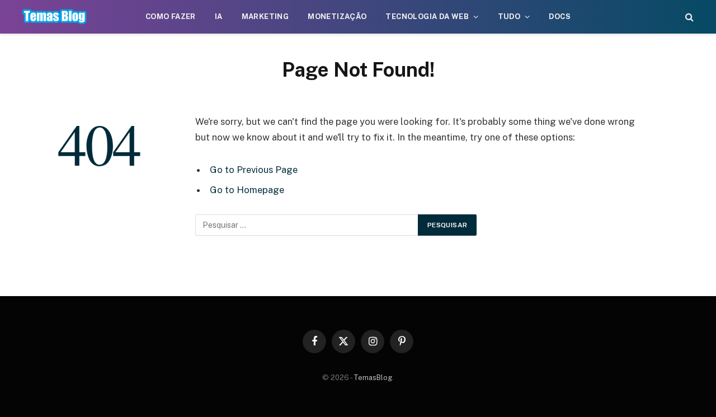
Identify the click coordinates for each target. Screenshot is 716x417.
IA (219, 16)
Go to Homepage (247, 189)
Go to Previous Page (254, 169)
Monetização (337, 16)
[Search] (688, 17)
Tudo (509, 16)
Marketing (265, 16)
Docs (560, 16)
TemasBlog (373, 377)
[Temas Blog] (54, 16)
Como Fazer (170, 16)
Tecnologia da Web (427, 16)
